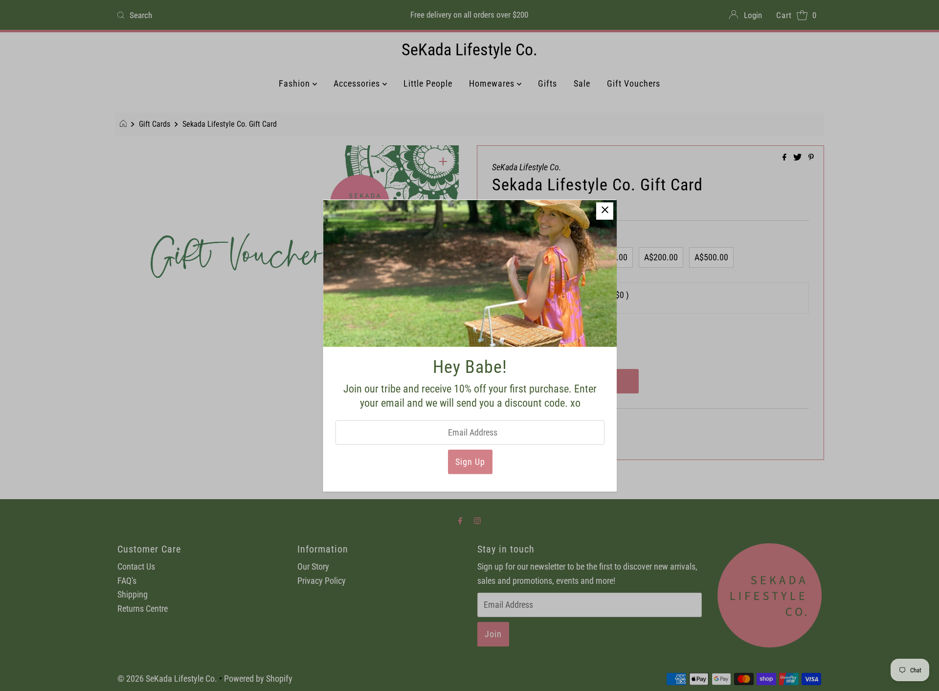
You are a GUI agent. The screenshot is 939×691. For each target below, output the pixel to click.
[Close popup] (604, 211)
